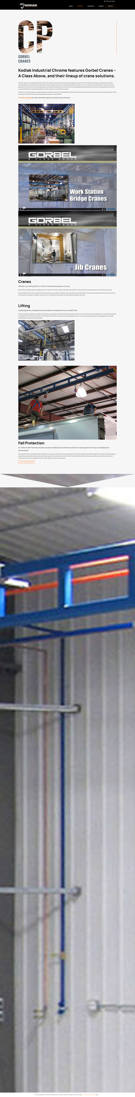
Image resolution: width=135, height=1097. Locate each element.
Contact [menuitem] (110, 6)
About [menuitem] (71, 6)
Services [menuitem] (80, 6)
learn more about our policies (88, 1094)
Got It (97, 1094)
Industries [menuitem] (90, 6)
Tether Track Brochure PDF (26, 462)
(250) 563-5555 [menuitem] (110, 1)
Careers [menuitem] (101, 6)
